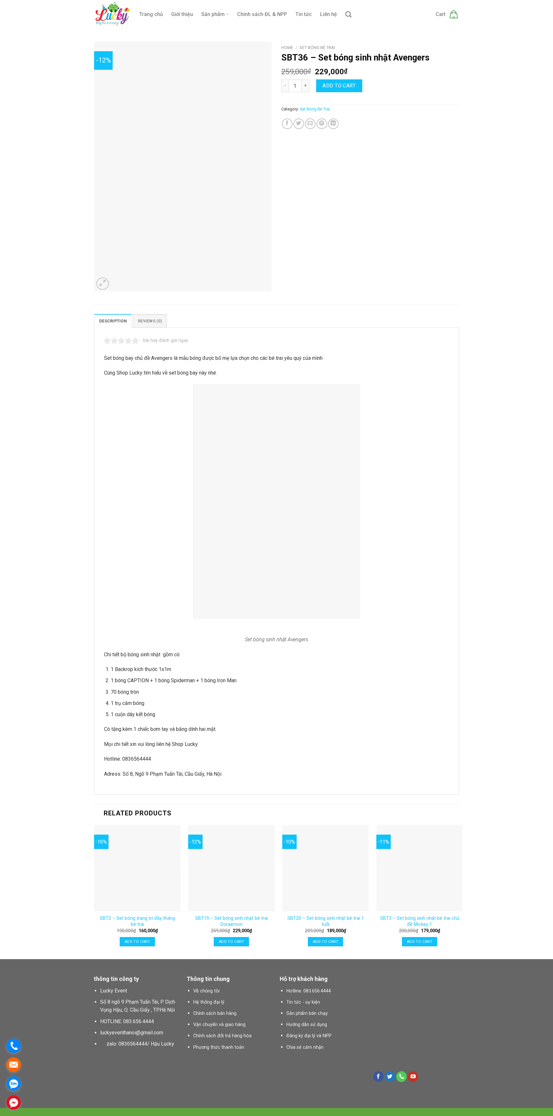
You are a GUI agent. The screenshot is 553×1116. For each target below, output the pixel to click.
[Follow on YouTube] (413, 1076)
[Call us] (401, 1076)
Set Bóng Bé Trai (317, 47)
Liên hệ (328, 14)
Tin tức (303, 14)
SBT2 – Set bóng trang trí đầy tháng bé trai (137, 921)
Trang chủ (151, 14)
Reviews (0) (150, 321)
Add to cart (339, 86)
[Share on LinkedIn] (333, 123)
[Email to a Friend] (310, 123)
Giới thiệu (182, 14)
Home (287, 47)
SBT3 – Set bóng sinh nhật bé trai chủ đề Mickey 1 (419, 921)
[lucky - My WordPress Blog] (112, 14)
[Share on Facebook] (287, 123)
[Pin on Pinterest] (322, 123)
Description (113, 321)
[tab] (113, 321)
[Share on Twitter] (298, 123)
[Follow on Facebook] (378, 1076)
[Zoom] (102, 284)
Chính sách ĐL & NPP (262, 14)
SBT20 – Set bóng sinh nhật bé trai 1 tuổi (325, 921)
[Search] (348, 14)
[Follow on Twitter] (390, 1076)
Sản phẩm (213, 14)
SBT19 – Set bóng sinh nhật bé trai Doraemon (231, 921)
